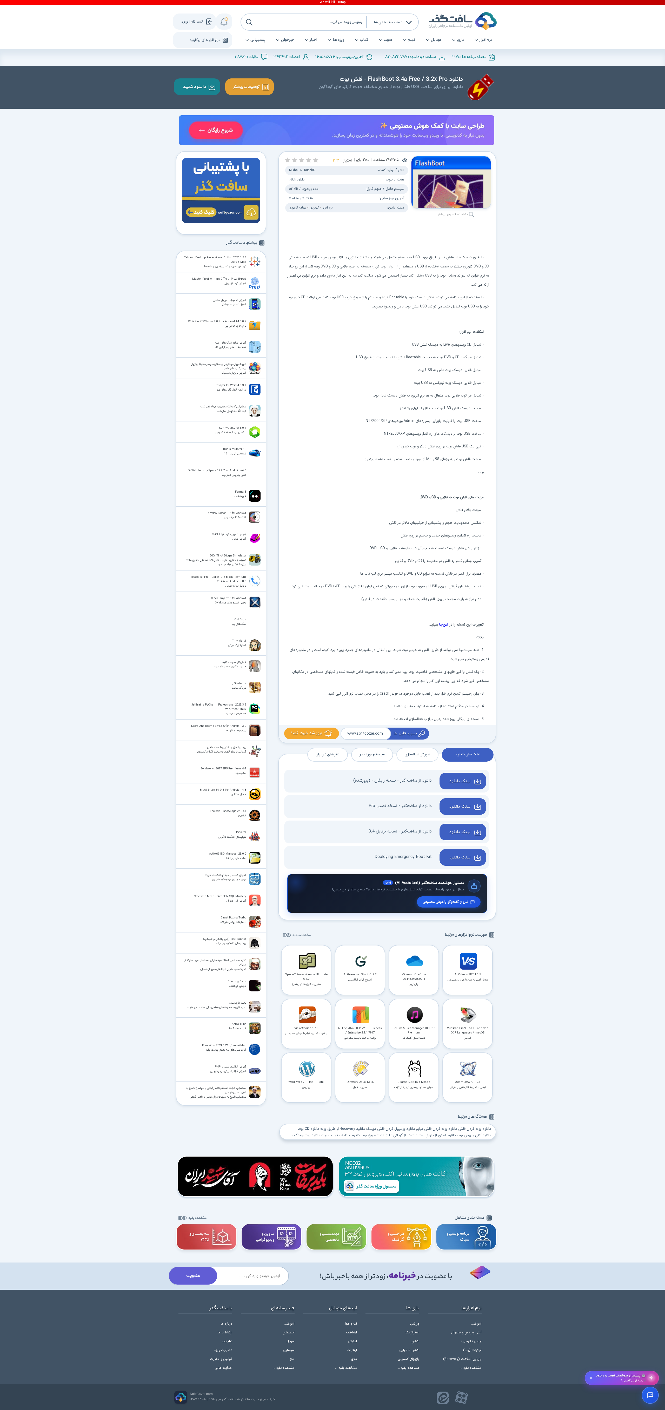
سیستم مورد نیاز (372, 754)
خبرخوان (287, 40)
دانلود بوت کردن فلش (474, 1129)
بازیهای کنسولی (408, 1359)
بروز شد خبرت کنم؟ (306, 733)
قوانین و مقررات (221, 1359)
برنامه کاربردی (297, 207)
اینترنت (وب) (472, 1350)
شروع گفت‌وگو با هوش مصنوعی (445, 902)
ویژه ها (338, 40)
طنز (292, 1359)
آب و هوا (351, 1323)
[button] (315, 160)
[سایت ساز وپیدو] (336, 131)
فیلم (411, 40)
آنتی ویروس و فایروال (466, 1332)
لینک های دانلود (467, 754)
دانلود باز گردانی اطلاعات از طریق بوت (389, 1135)
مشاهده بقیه (301, 935)
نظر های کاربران (328, 754)
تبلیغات (227, 1341)
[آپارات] (461, 1397)
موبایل (436, 40)
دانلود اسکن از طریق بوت (437, 1135)
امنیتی (352, 1341)
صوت (388, 40)
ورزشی (414, 1323)
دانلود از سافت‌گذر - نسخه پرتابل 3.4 (400, 831)
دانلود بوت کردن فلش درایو (436, 1129)
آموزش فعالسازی (417, 754)
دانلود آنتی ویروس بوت (474, 1135)
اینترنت (352, 1350)
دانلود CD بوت (308, 1129)
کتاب (364, 40)
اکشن (415, 1341)
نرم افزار (486, 40)
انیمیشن (289, 1332)
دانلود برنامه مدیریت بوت (340, 1135)
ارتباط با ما (225, 1332)
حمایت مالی (223, 1368)
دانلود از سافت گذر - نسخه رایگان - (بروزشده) (392, 780)
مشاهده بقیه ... (471, 1368)
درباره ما (226, 1323)
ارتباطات (351, 1332)
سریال (291, 1341)
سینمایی (289, 1350)
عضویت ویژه (223, 1350)
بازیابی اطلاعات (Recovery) (462, 1359)
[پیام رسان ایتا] (442, 1397)
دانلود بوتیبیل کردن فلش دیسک (390, 1129)
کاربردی (314, 207)
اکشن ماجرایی (409, 1350)
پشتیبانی (257, 40)
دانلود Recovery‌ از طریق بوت (342, 1129)
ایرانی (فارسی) (471, 1341)
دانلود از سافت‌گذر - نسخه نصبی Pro (400, 806)
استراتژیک (412, 1332)
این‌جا (443, 624)
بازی (460, 40)
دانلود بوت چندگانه (306, 1135)
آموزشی (476, 1323)
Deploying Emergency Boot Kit (403, 857)
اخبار (313, 40)
